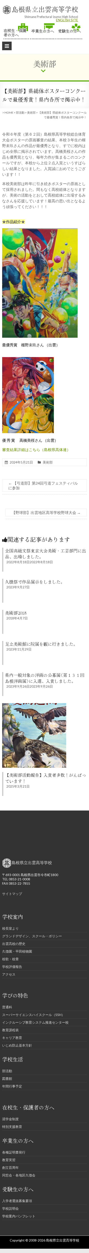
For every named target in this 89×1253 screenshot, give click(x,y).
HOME (9, 112)
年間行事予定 (12, 1086)
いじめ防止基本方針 (17, 1045)
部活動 (20, 112)
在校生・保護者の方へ (15, 32)
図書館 (7, 1078)
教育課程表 (10, 1030)
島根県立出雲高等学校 (45, 9)
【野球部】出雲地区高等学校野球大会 (46, 512)
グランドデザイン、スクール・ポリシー (32, 936)
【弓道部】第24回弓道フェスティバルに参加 (43, 485)
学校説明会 (10, 1208)
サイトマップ (12, 894)
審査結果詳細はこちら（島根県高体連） (36, 449)
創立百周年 (10, 1167)
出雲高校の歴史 (13, 944)
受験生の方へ (69, 30)
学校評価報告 (12, 967)
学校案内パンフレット (18, 1216)
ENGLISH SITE (67, 20)
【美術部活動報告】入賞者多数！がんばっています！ (45, 778)
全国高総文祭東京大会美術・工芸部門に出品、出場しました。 (45, 553)
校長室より (10, 928)
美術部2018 (15, 613)
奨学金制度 (10, 1119)
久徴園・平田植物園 (17, 951)
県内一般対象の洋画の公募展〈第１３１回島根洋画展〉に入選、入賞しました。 (44, 678)
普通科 (7, 1007)
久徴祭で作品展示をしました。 (35, 582)
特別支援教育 (12, 1127)
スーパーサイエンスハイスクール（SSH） (33, 1015)
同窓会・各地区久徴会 (18, 1175)
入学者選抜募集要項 (17, 1201)
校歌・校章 (10, 959)
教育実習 (8, 1160)
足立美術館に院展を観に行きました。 (41, 644)
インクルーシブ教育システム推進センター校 (35, 1022)
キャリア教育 (12, 1038)
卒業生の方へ (42, 30)
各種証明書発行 (13, 1152)
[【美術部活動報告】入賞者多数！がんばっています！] (34, 705)
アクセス (8, 974)
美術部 (31, 112)
